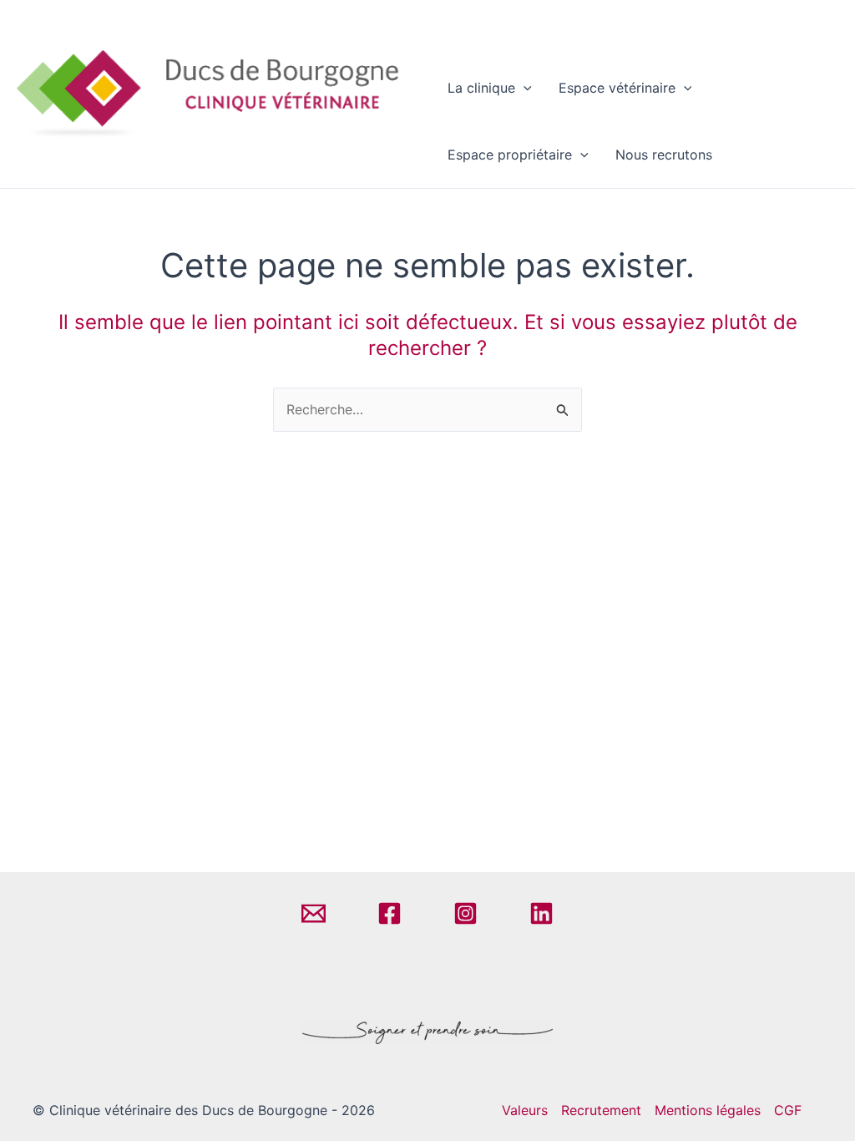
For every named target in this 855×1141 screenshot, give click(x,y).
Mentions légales (708, 1110)
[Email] (313, 913)
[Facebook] (389, 913)
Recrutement (601, 1110)
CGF (788, 1110)
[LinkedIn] (541, 913)
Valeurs (525, 1110)
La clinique (481, 87)
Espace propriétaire (510, 154)
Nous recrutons (663, 154)
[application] (523, 87)
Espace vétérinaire (617, 87)
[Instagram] (465, 913)
